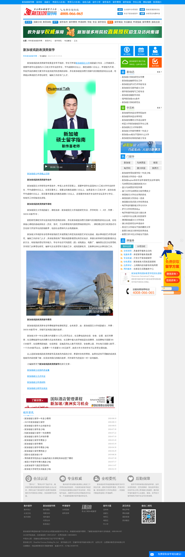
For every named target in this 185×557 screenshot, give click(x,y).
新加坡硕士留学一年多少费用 (37, 418)
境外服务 (46, 517)
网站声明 (125, 510)
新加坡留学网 (28, 2)
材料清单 (65, 513)
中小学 (105, 524)
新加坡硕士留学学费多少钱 (36, 447)
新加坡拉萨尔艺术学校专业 (134, 84)
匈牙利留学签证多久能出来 (134, 213)
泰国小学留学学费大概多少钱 (37, 462)
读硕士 (47, 2)
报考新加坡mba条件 (131, 99)
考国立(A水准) (58, 2)
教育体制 (47, 22)
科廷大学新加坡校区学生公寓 (135, 124)
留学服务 (155, 54)
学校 (89, 22)
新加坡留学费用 (79, 531)
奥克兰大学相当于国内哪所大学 (136, 227)
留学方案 (107, 506)
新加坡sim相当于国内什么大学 (135, 134)
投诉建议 (125, 520)
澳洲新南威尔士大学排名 (133, 220)
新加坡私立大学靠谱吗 (132, 127)
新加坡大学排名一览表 (132, 177)
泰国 (155, 162)
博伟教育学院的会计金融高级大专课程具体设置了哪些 (48, 458)
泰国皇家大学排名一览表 (133, 198)
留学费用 (117, 2)
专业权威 (74, 478)
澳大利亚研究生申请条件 (133, 223)
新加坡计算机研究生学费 (133, 77)
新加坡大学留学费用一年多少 (135, 131)
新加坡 (127, 162)
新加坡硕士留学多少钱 (34, 429)
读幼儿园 (86, 2)
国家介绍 (38, 22)
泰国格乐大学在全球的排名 (134, 195)
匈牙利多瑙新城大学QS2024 (134, 205)
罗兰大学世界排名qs (131, 209)
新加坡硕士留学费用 (33, 444)
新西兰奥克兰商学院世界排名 (135, 231)
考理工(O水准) (73, 2)
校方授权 (27, 517)
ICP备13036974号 (71, 546)
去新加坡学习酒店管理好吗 (36, 465)
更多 (158, 72)
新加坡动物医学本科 (131, 95)
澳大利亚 (141, 168)
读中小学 (96, 2)
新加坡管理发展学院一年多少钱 (136, 173)
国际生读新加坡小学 (33, 455)
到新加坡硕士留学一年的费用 (37, 433)
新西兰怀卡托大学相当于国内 (135, 234)
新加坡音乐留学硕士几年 (133, 88)
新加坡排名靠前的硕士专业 (134, 138)
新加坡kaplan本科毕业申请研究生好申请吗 (141, 180)
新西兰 (155, 168)
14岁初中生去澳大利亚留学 (134, 216)
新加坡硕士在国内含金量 (38, 370)
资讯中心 (48, 41)
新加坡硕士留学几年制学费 (36, 437)
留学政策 (127, 2)
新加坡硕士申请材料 (36, 382)
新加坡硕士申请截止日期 (38, 174)
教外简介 (27, 510)
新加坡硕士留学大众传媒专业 (37, 426)
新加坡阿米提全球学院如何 (134, 113)
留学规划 (119, 22)
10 (113, 406)
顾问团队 (46, 510)
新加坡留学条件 (97, 531)
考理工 (105, 517)
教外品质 (127, 246)
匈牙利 (127, 168)
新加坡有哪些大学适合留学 (134, 120)
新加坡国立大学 (83, 63)
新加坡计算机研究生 (131, 102)
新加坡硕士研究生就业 (37, 388)
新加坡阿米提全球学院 (132, 116)
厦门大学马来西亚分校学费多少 (136, 191)
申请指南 (137, 22)
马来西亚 (141, 162)
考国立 (105, 520)
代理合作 (46, 520)
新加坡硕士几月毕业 (36, 376)
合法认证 (40, 478)
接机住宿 (156, 22)
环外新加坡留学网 (40, 11)
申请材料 (82, 22)
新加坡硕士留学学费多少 (35, 440)
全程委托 (109, 478)
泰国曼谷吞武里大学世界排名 (135, 202)
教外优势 (155, 66)
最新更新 (125, 517)
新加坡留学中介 (59, 531)
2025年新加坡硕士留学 (34, 422)
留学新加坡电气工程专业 (133, 91)
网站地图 (147, 2)
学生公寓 (137, 2)
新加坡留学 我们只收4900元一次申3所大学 (137, 62)
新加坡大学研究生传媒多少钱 (37, 469)
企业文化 (27, 513)
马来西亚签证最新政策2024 (134, 184)
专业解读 (128, 22)
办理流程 (141, 246)
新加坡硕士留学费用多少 (35, 451)
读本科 (39, 2)
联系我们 (157, 2)
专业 (95, 22)
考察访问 (46, 513)
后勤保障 (143, 478)
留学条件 (107, 2)
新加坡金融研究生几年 (132, 81)
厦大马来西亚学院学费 (132, 187)
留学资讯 (102, 22)
